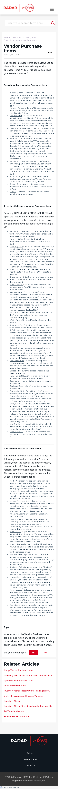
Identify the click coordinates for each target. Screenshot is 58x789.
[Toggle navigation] (52, 9)
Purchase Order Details (15, 685)
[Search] (52, 21)
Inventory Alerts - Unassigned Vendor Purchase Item (29, 706)
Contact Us (30, 765)
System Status (30, 759)
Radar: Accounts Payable (24, 37)
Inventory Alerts (12, 701)
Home (7, 37)
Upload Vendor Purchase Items (19, 680)
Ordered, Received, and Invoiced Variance (23, 695)
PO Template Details (14, 711)
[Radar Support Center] (18, 7)
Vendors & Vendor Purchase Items (21, 40)
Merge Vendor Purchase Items (18, 670)
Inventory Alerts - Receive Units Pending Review (27, 690)
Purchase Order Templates (17, 716)
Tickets (30, 753)
